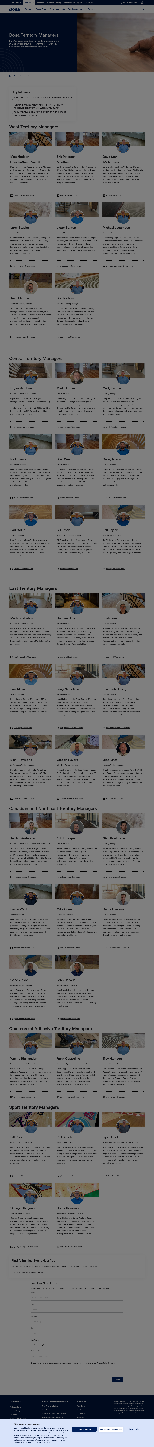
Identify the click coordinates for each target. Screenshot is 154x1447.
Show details (133, 1429)
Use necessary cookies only (111, 1429)
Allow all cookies (84, 1429)
